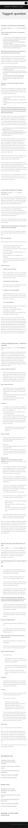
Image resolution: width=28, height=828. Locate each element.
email (22, 176)
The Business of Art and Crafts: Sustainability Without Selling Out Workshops (8, 762)
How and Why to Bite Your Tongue (11, 190)
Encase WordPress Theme (15, 824)
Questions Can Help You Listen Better (13, 25)
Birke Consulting (14, 6)
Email (21, 524)
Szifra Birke (15, 28)
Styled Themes (24, 824)
